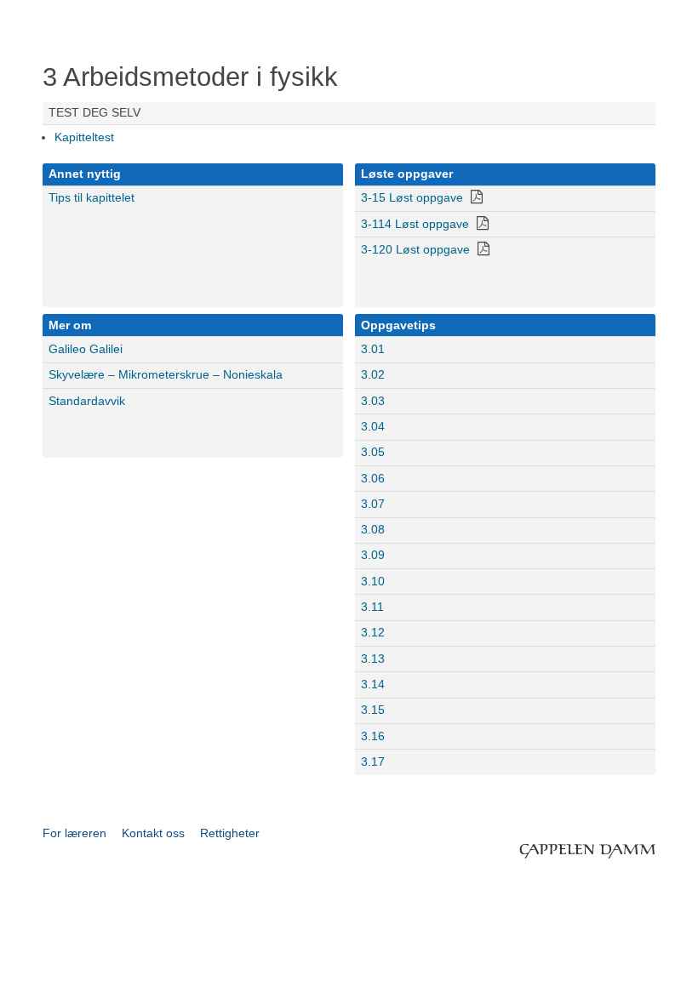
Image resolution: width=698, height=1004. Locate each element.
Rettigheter (230, 833)
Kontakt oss (153, 833)
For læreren (74, 833)
